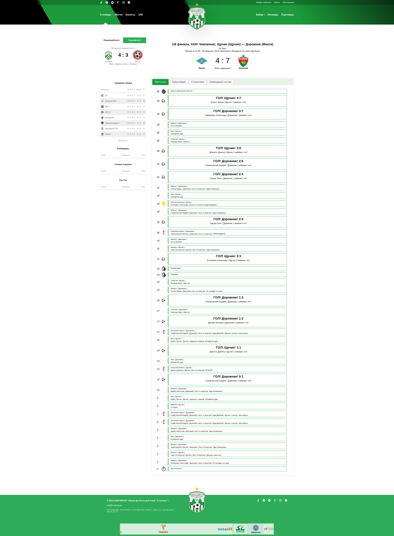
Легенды (272, 14)
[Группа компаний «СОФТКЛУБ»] (204, 529)
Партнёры (287, 14)
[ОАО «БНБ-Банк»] (235, 529)
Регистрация (288, 2)
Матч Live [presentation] (160, 82)
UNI (140, 14)
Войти (277, 2)
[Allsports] (219, 529)
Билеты (130, 14)
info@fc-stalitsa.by (263, 2)
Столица (105, 14)
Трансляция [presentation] (178, 82)
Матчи (119, 14)
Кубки (259, 14)
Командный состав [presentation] (220, 82)
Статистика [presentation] (197, 82)
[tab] (160, 82)
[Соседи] (189, 529)
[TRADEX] (127, 529)
